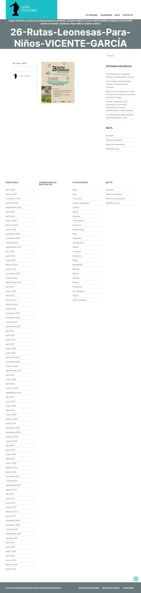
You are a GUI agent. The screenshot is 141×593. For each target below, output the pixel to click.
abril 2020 (10, 384)
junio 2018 (10, 450)
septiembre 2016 (13, 534)
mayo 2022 (11, 291)
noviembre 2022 (13, 273)
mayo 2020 (11, 379)
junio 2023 (10, 256)
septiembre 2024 (13, 207)
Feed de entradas (114, 140)
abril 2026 (10, 190)
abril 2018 (10, 459)
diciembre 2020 (13, 357)
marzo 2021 (11, 348)
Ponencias (77, 287)
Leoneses (77, 251)
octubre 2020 (12, 366)
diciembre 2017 (13, 476)
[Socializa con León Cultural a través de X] (119, 4)
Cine (75, 194)
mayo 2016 (11, 551)
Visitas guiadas (79, 300)
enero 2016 (11, 569)
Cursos (76, 207)
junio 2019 (10, 401)
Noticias (76, 278)
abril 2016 (10, 556)
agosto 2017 (11, 489)
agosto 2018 (11, 441)
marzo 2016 (11, 560)
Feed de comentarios (115, 144)
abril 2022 (10, 295)
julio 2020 (10, 375)
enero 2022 (11, 309)
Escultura (77, 225)
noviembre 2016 (13, 525)
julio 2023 (10, 251)
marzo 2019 (11, 414)
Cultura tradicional (81, 203)
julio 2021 (10, 331)
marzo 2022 (11, 300)
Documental (78, 220)
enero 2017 (11, 516)
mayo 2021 (11, 339)
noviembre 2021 (13, 317)
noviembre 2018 (13, 432)
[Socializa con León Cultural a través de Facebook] (129, 4)
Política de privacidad (89, 588)
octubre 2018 (12, 436)
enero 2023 (11, 269)
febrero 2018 (11, 467)
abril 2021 (10, 344)
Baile (75, 190)
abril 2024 (10, 216)
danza (75, 212)
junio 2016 (10, 547)
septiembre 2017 (13, 485)
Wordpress (55, 588)
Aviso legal (128, 588)
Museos (76, 269)
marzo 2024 (11, 220)
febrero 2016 (11, 564)
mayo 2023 (11, 260)
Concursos (77, 198)
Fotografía (77, 238)
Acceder (110, 135)
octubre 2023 (12, 242)
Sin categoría (78, 291)
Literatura (77, 256)
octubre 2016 (12, 529)
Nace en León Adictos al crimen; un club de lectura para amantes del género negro (120, 94)
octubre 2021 (12, 322)
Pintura (76, 282)
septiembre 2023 (13, 247)
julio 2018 (10, 445)
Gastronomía (78, 242)
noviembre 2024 (13, 198)
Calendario (106, 15)
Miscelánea (78, 264)
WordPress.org (112, 149)
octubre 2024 (12, 203)
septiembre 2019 (13, 392)
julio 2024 (10, 212)
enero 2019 (11, 423)
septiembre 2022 (13, 282)
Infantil (76, 247)
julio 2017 (10, 494)
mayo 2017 (11, 503)
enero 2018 (11, 472)
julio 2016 (10, 542)
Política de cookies (111, 588)
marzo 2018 (11, 463)
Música (76, 273)
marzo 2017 (11, 507)
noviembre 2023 (13, 238)
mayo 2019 (11, 406)
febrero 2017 (11, 511)
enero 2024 (11, 229)
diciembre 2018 (13, 428)
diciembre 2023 (13, 234)
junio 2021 (10, 335)
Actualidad (91, 15)
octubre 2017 (12, 481)
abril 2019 (10, 410)
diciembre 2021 (13, 313)
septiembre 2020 (13, 370)
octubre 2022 (12, 278)
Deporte (76, 216)
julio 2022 (10, 287)
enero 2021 (11, 353)
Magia (75, 260)
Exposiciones (78, 229)
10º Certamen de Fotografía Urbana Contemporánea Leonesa (118, 84)
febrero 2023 (12, 264)
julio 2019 (10, 397)
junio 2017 (10, 498)
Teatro (75, 295)
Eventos (20, 21)
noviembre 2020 (13, 362)
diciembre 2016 (13, 520)
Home (12, 21)
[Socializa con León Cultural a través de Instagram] (108, 4)
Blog (117, 15)
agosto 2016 (11, 538)
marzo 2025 (11, 194)
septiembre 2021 (13, 326)
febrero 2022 (11, 304)
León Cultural (14, 588)
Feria (75, 234)
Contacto (128, 15)
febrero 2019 (11, 419)
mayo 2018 (11, 454)
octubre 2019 (12, 388)
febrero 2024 (12, 225)
